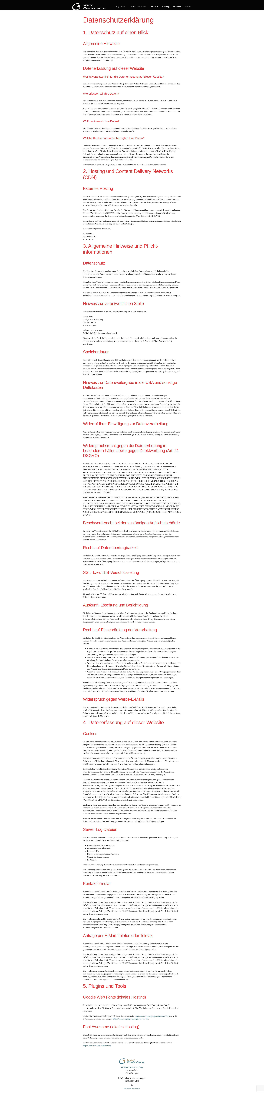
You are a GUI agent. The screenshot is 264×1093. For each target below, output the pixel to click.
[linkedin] (132, 1085)
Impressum (127, 1088)
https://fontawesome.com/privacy (97, 1045)
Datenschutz (136, 1088)
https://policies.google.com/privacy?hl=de (130, 1019)
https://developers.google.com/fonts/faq (152, 1016)
